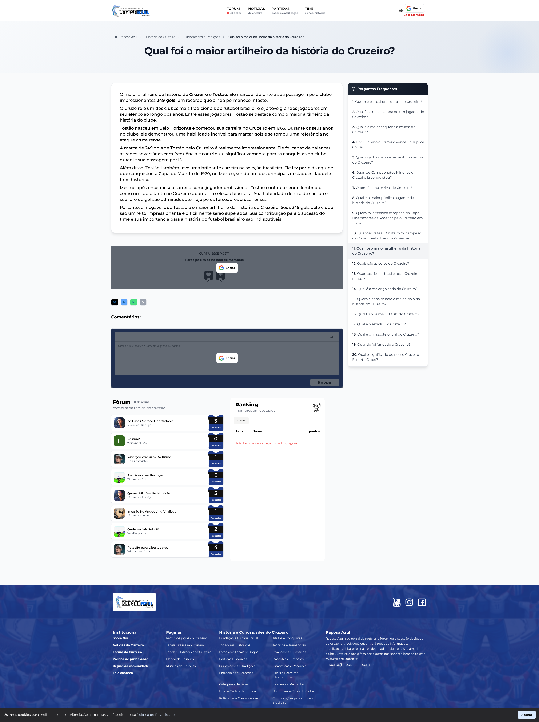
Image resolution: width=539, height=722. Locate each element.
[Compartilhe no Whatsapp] (133, 302)
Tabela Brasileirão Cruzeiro (185, 645)
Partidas (285, 11)
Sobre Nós (120, 638)
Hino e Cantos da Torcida (237, 691)
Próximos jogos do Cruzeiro (186, 638)
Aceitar (526, 715)
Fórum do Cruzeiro (127, 652)
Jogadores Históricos (234, 645)
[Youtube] (396, 602)
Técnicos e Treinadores (289, 645)
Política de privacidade (130, 659)
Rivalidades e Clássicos (289, 652)
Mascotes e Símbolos (288, 659)
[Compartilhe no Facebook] (124, 302)
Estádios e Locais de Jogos (238, 652)
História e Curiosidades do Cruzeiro (253, 632)
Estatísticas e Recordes (289, 666)
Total (241, 420)
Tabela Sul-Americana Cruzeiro (188, 652)
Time (315, 11)
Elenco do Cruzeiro (180, 659)
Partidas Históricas (233, 659)
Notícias (256, 11)
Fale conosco (123, 673)
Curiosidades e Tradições (237, 666)
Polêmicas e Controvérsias (238, 698)
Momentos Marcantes (288, 684)
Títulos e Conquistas (287, 638)
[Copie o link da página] (143, 302)
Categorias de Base (233, 684)
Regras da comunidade (131, 666)
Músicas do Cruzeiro (181, 666)
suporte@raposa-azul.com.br (350, 665)
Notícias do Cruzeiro (128, 645)
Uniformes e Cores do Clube (293, 691)
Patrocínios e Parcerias (236, 673)
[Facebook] (422, 602)
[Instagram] (409, 602)
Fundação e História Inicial (238, 638)
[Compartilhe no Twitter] (114, 302)
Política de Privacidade (156, 715)
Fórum (234, 11)
